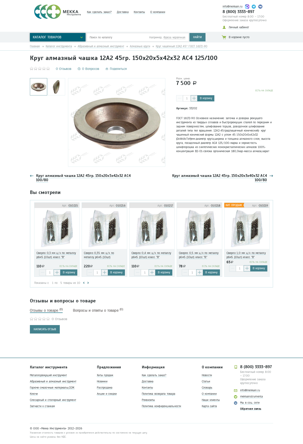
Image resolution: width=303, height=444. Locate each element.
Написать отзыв (45, 329)
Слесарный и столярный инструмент (53, 400)
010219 (263, 205)
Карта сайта (209, 406)
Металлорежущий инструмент (48, 375)
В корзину (206, 98)
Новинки (102, 381)
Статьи (206, 381)
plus (194, 98)
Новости (207, 375)
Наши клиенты (211, 400)
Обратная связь (250, 408)
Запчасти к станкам (42, 406)
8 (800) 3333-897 (239, 11)
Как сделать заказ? (99, 12)
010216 (120, 205)
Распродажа (104, 387)
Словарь (207, 387)
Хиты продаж (105, 375)
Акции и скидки (107, 393)
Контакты (139, 12)
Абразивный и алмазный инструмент (53, 381)
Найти (197, 37)
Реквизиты (148, 400)
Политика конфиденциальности (161, 406)
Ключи (34, 393)
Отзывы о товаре (46, 310)
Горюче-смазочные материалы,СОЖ (52, 387)
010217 (168, 205)
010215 (73, 205)
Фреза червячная (174, 37)
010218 (215, 205)
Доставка (123, 12)
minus (179, 98)
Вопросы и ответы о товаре (98, 310)
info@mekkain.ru (232, 6)
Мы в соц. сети (250, 402)
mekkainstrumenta (251, 396)
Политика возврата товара (158, 393)
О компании (157, 12)
